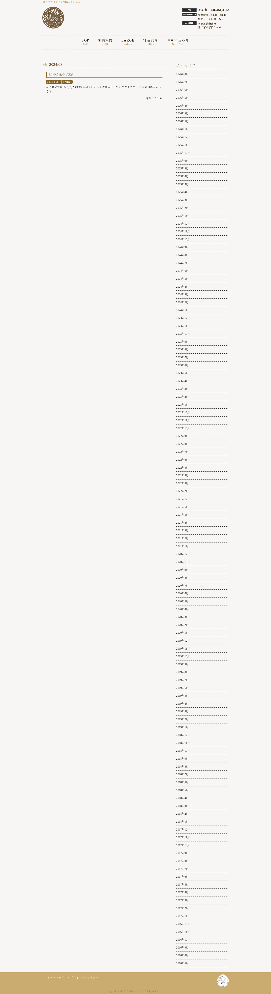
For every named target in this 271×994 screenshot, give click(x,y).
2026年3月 (182, 113)
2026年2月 (182, 121)
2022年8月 (182, 444)
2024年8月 (182, 255)
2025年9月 (182, 160)
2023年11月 (183, 326)
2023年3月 (182, 388)
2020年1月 (182, 632)
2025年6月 (182, 176)
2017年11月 (183, 837)
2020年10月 (183, 562)
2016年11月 (183, 931)
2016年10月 (183, 939)
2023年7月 (182, 357)
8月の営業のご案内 (61, 74)
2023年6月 (182, 365)
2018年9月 (182, 758)
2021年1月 (182, 546)
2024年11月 (183, 231)
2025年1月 (182, 215)
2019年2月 (182, 719)
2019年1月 (182, 727)
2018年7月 (182, 774)
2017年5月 (182, 884)
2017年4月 (182, 892)
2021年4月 (182, 522)
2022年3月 (182, 483)
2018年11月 (183, 743)
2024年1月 (182, 310)
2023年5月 (182, 373)
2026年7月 (182, 82)
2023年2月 (182, 396)
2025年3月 (182, 200)
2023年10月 (183, 333)
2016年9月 (182, 947)
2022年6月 (182, 459)
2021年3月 (182, 530)
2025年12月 (183, 137)
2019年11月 (183, 648)
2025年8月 (182, 168)
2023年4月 (182, 381)
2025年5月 (182, 184)
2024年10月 (183, 239)
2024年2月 (182, 302)
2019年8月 (182, 672)
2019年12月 (183, 640)
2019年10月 (183, 656)
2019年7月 (182, 680)
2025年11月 (183, 145)
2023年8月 (182, 349)
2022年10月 (183, 428)
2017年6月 (182, 876)
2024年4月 (182, 286)
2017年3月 (182, 900)
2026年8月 (182, 74)
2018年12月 (183, 735)
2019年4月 (182, 703)
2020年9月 (182, 569)
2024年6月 (182, 270)
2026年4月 (182, 105)
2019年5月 (182, 695)
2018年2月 (182, 813)
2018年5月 (182, 790)
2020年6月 (182, 593)
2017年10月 (183, 845)
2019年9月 (182, 664)
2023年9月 (182, 341)
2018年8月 (182, 766)
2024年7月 (182, 263)
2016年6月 (182, 963)
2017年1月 (182, 916)
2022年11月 (183, 420)
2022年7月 (182, 451)
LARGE (67, 81)
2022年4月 (182, 475)
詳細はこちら (154, 98)
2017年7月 (182, 868)
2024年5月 (182, 278)
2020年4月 (182, 609)
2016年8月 (182, 955)
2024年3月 (182, 294)
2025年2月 (182, 207)
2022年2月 (182, 491)
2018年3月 (182, 805)
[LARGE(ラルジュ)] (53, 27)
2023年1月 (182, 404)
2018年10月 (183, 750)
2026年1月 (182, 129)
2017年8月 (182, 860)
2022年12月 (183, 412)
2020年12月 (183, 554)
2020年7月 (182, 585)
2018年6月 (182, 782)
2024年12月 (183, 223)
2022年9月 (182, 436)
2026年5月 (182, 97)
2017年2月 (182, 908)
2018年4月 (182, 798)
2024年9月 (182, 247)
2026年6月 (182, 89)
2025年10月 (183, 152)
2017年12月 (183, 829)
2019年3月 (182, 711)
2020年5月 (182, 601)
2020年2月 (182, 625)
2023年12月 (183, 318)
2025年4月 (182, 192)
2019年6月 (182, 687)
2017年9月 (182, 853)
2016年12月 (183, 923)
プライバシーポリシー (84, 977)
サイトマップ (56, 977)
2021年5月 (182, 514)
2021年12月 (183, 499)
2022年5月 (182, 467)
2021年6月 (182, 507)
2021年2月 (182, 538)
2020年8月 (182, 577)
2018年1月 (182, 821)
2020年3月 (182, 617)
